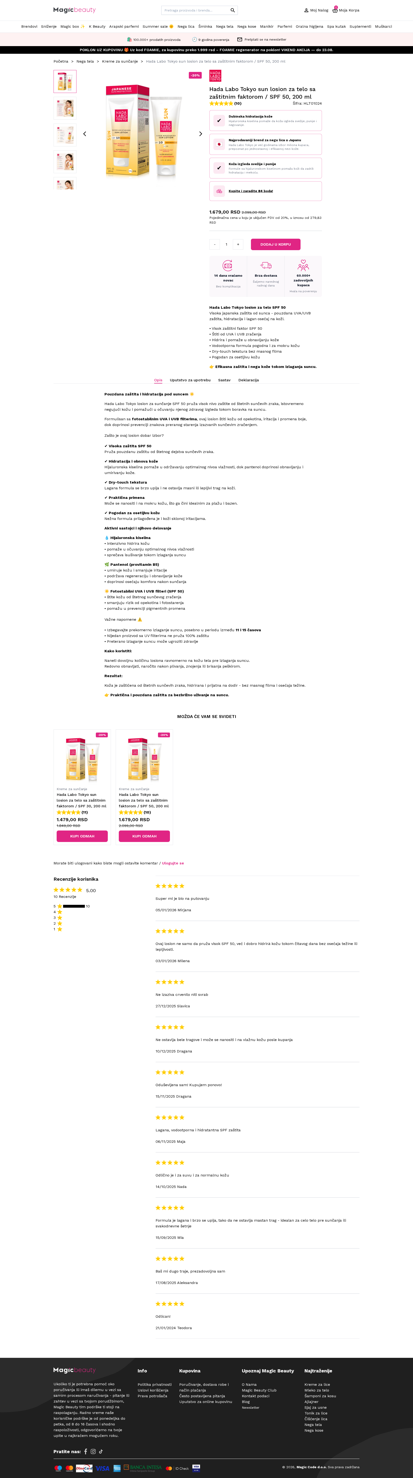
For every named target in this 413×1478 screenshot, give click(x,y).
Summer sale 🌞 (158, 26)
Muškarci (383, 26)
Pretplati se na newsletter (265, 39)
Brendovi (29, 26)
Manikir (267, 26)
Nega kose (246, 26)
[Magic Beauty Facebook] (85, 1451)
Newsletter (250, 1407)
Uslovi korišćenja (153, 1390)
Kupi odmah (82, 836)
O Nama (249, 1384)
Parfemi (284, 26)
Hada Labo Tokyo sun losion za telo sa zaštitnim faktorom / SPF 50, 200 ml (144, 800)
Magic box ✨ (72, 26)
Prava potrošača (152, 1396)
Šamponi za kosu (320, 1396)
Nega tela (225, 26)
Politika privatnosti (155, 1384)
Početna (61, 61)
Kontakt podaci (255, 1396)
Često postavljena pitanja (202, 1396)
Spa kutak (336, 26)
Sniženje (49, 26)
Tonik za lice (315, 1413)
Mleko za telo (316, 1390)
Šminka (205, 26)
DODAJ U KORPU (276, 244)
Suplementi (360, 26)
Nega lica (186, 26)
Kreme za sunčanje (120, 61)
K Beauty (97, 26)
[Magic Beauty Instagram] (93, 1451)
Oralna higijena (309, 26)
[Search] (233, 10)
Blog (246, 1401)
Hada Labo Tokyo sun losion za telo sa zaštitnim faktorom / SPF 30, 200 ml (81, 800)
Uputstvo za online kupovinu (205, 1401)
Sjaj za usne (315, 1407)
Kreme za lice (317, 1384)
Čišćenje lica (315, 1419)
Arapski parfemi (124, 26)
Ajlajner (311, 1401)
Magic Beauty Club (259, 1390)
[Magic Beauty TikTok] (101, 1451)
